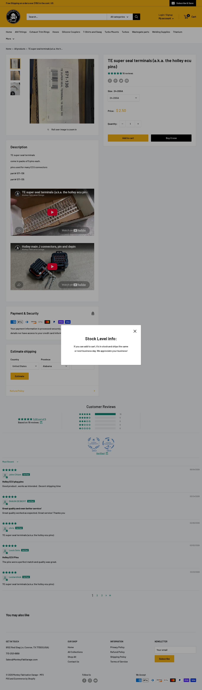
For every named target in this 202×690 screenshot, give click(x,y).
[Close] (135, 331)
